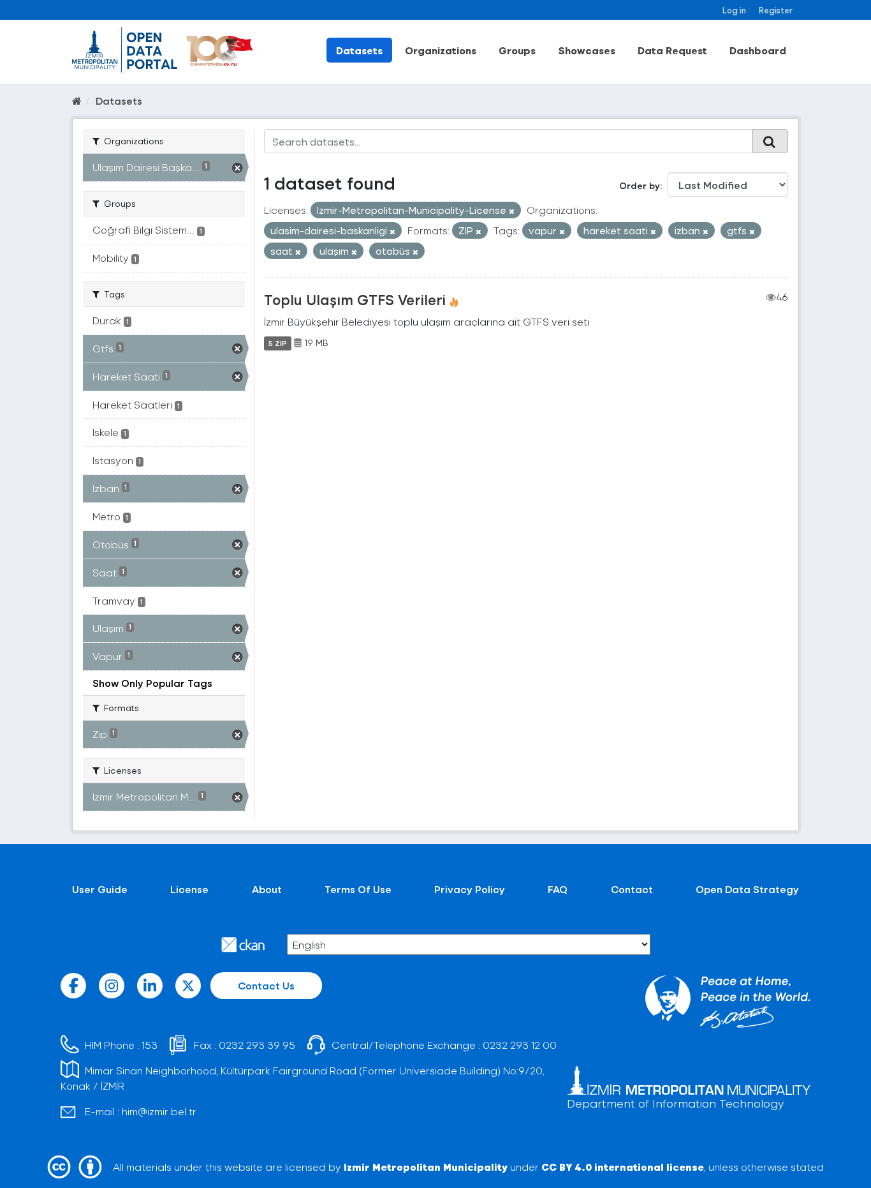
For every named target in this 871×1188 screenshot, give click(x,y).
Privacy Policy (469, 889)
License (189, 889)
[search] (770, 141)
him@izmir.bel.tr (159, 1111)
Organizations (440, 50)
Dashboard (757, 50)
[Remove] (512, 211)
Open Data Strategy (747, 889)
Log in (734, 9)
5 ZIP (277, 343)
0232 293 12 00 (520, 1044)
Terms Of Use (358, 889)
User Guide (100, 889)
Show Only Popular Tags (152, 682)
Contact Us (266, 985)
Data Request (672, 50)
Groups (517, 50)
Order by (639, 185)
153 (149, 1044)
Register (776, 9)
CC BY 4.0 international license (622, 1166)
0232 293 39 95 (257, 1044)
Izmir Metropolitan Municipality (426, 1166)
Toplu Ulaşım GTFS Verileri (355, 299)
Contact (632, 889)
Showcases (586, 50)
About (267, 889)
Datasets (359, 50)
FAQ (557, 889)
